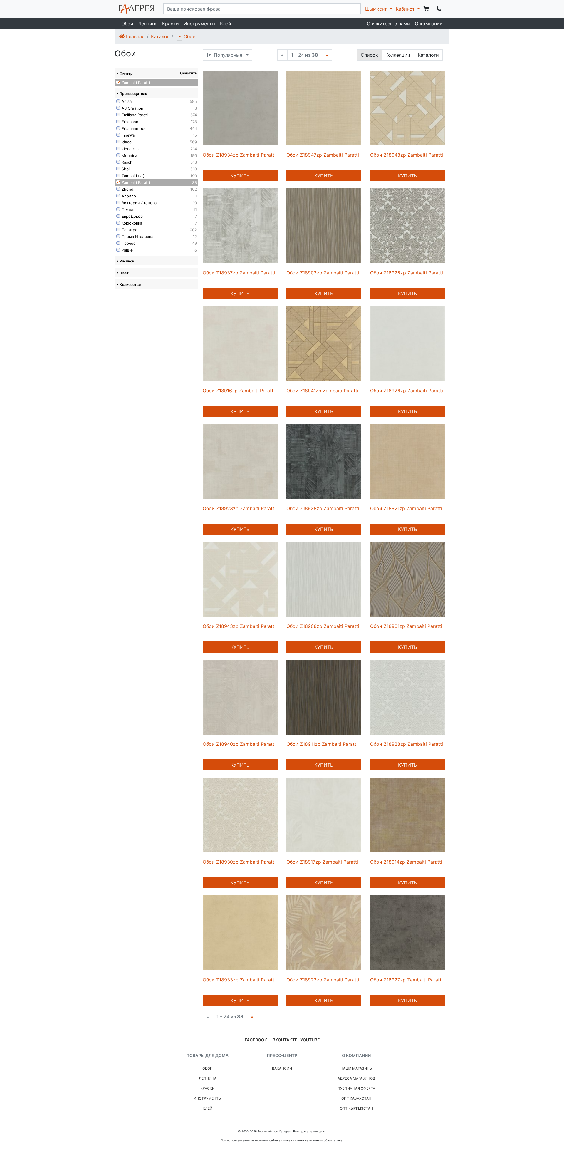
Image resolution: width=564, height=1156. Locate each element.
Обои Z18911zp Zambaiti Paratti (321, 744)
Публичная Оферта (356, 1088)
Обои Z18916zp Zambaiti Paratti (239, 390)
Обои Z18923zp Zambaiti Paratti (239, 508)
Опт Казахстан (356, 1098)
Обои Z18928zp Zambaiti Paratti (406, 744)
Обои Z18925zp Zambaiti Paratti (406, 273)
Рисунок (127, 261)
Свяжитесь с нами (388, 23)
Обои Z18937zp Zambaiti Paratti (239, 273)
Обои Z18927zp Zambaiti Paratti (406, 980)
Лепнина (147, 23)
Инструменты (199, 23)
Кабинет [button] (406, 9)
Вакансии (282, 1068)
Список (369, 55)
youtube (310, 1039)
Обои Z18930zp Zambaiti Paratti (239, 862)
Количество (130, 284)
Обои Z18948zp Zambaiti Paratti (406, 155)
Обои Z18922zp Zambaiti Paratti (322, 980)
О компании (429, 23)
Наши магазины (356, 1068)
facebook (256, 1039)
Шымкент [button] (376, 9)
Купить (240, 176)
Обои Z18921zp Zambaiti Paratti (406, 508)
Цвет (124, 273)
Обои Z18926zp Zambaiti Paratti (406, 390)
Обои (127, 23)
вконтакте (285, 1039)
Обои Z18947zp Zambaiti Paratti (322, 155)
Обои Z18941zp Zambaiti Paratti (322, 390)
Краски (170, 23)
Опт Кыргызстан (356, 1108)
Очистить (188, 73)
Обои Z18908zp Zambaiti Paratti (322, 626)
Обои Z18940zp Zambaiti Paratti (239, 744)
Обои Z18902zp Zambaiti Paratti (322, 273)
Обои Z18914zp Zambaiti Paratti (406, 862)
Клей (225, 23)
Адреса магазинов (356, 1078)
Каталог (160, 36)
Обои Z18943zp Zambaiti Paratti (239, 626)
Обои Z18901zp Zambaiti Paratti (406, 626)
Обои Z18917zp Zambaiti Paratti (322, 862)
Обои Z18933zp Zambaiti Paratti (239, 980)
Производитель (133, 93)
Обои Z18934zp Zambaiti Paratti (239, 155)
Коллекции (397, 55)
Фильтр (126, 73)
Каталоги (428, 55)
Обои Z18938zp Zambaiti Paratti (322, 508)
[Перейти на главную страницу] (136, 8)
